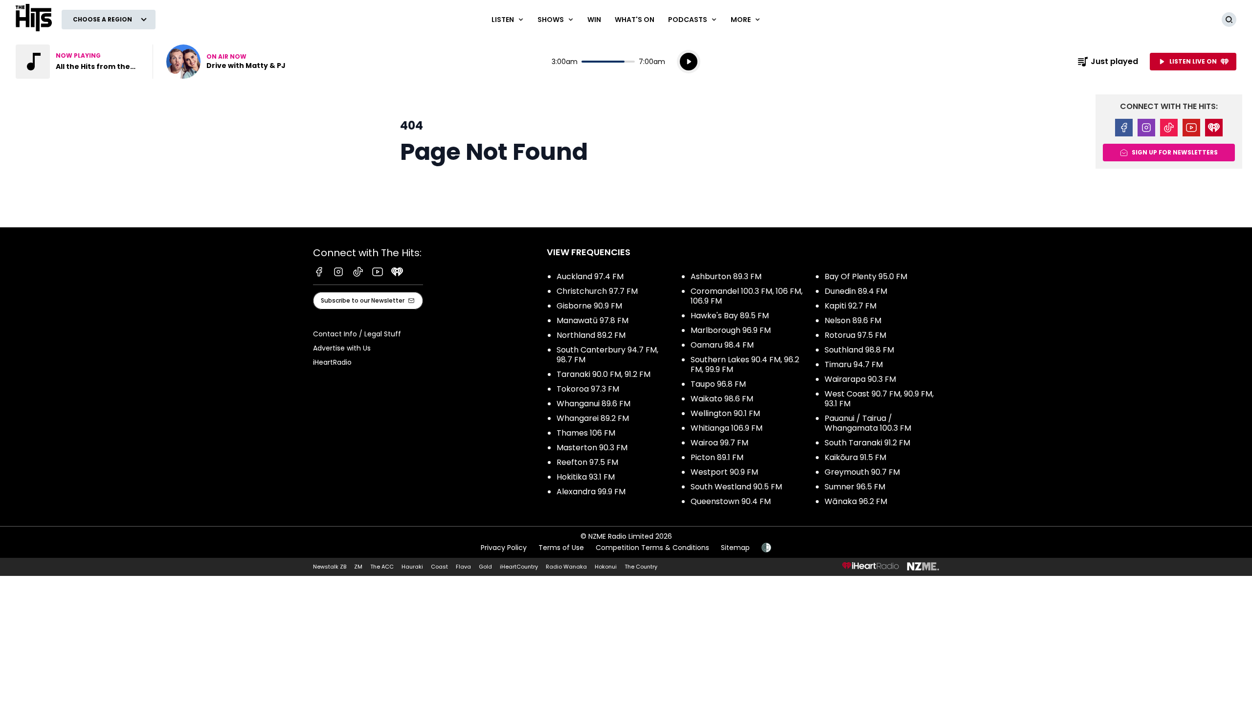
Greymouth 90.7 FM (862, 472)
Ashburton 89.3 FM (726, 276)
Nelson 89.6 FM (853, 320)
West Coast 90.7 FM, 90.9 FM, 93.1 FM (879, 398)
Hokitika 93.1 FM (586, 477)
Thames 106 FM (586, 433)
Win (594, 19)
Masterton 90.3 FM (592, 447)
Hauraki (412, 567)
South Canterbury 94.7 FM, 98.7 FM (607, 354)
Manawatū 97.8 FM (592, 320)
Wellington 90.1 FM (725, 413)
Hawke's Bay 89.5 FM (730, 315)
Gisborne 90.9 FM (589, 305)
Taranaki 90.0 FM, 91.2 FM (603, 374)
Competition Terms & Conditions (652, 547)
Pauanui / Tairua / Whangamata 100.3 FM (868, 423)
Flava (463, 567)
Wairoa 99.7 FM (719, 442)
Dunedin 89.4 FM (856, 291)
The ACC (382, 567)
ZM (358, 567)
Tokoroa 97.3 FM (588, 389)
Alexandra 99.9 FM (591, 491)
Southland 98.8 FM (859, 349)
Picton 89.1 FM (717, 457)
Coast (439, 567)
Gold (485, 567)
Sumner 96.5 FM (855, 486)
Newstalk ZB (329, 567)
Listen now (226, 61)
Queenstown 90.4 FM (731, 501)
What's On (634, 19)
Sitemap (735, 547)
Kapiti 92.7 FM (850, 305)
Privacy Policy (504, 547)
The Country (641, 567)
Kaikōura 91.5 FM (855, 457)
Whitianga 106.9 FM (726, 428)
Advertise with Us (342, 348)
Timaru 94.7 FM (854, 364)
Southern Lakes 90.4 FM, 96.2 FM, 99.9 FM (745, 364)
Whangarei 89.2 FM (593, 418)
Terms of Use (561, 547)
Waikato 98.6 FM (722, 398)
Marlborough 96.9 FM (731, 330)
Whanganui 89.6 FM (593, 403)
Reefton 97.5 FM (587, 462)
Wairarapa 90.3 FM (860, 379)
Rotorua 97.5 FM (855, 335)
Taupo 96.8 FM (718, 384)
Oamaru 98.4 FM (722, 345)
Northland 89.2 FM (591, 335)
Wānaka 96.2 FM (856, 501)
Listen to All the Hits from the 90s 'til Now (78, 61)
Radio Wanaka (566, 567)
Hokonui (606, 567)
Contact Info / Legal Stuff (357, 334)
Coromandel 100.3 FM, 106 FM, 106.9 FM (747, 296)
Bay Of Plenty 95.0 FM (866, 276)
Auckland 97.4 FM (590, 276)
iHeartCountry (519, 567)
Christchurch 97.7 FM (597, 291)
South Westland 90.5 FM (736, 486)
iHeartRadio (332, 362)
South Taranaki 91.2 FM (867, 442)
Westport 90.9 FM (724, 472)
